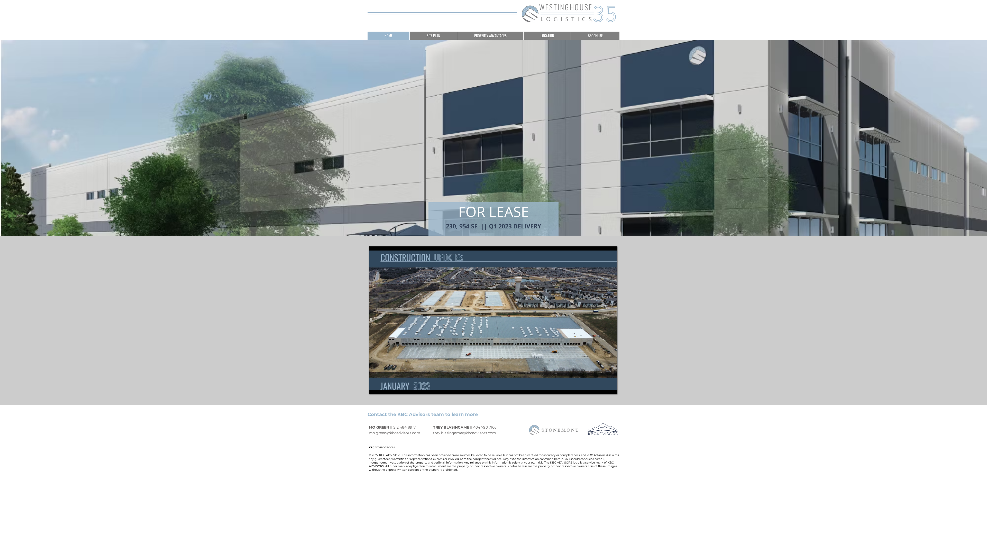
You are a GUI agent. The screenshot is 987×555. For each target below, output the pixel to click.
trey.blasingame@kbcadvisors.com (464, 433)
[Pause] (376, 387)
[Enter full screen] (610, 387)
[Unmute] (384, 387)
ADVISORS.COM (382, 447)
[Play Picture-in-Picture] (601, 387)
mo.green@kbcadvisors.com (394, 433)
